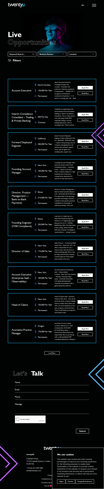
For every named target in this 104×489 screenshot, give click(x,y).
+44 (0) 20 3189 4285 (34, 468)
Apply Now (85, 88)
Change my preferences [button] (84, 481)
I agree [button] (61, 481)
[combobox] (84, 5)
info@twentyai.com (33, 470)
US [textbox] (83, 5)
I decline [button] (70, 481)
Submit (82, 431)
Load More (52, 353)
